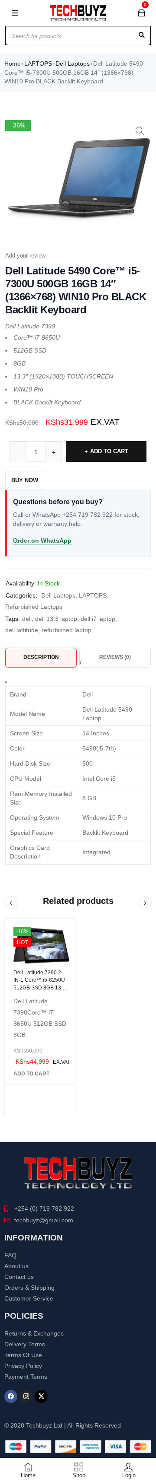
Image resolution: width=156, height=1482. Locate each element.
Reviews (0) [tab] (115, 657)
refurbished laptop (66, 630)
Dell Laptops (72, 63)
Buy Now (24, 480)
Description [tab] (41, 657)
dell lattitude (21, 630)
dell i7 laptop (98, 618)
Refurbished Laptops (33, 606)
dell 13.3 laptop (56, 618)
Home (12, 63)
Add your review (25, 255)
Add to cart (109, 451)
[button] (139, 130)
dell (27, 618)
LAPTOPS (38, 63)
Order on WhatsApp (42, 540)
